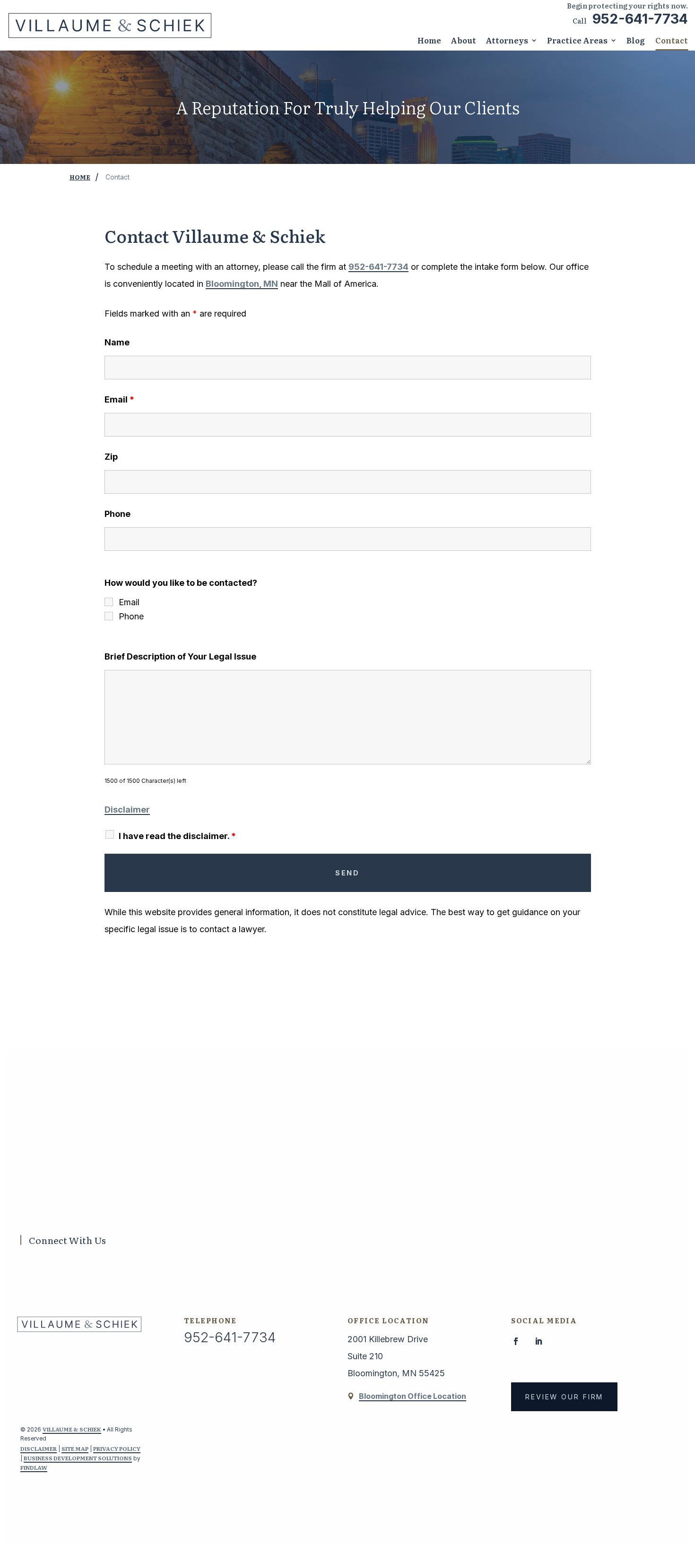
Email (119, 399)
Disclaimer (127, 809)
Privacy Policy (116, 1448)
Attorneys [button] (507, 40)
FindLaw (33, 1467)
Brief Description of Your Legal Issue (180, 656)
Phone (117, 514)
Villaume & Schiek (72, 1429)
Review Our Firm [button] (564, 1397)
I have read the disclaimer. (177, 836)
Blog (635, 40)
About (463, 40)
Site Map (74, 1448)
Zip (111, 457)
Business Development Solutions (78, 1458)
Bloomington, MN (242, 284)
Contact (671, 40)
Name (117, 342)
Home (429, 40)
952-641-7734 (640, 18)
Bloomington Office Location (412, 1396)
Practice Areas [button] (577, 40)
